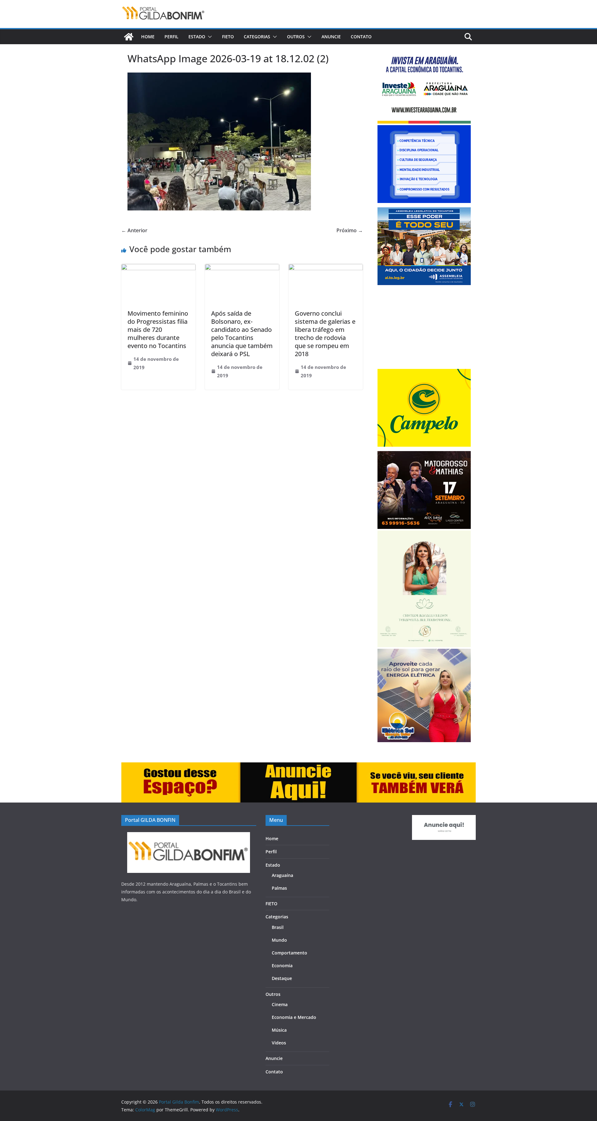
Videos (279, 1043)
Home (148, 37)
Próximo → (349, 230)
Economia (282, 965)
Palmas (279, 888)
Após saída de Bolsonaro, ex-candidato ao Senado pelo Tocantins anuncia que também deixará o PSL (242, 333)
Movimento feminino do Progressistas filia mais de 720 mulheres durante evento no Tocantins (157, 329)
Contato (361, 37)
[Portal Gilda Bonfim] (128, 36)
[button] (208, 36)
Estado (196, 37)
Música (279, 1030)
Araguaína (282, 875)
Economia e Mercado (294, 1017)
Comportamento (289, 953)
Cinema (280, 1004)
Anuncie (331, 37)
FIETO (228, 37)
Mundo (279, 940)
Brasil (278, 927)
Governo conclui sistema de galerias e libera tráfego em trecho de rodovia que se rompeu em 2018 (325, 333)
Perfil (171, 37)
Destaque (282, 978)
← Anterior (134, 230)
